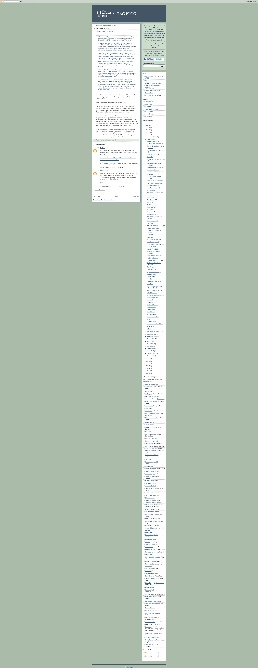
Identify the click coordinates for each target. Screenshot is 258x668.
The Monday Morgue (151, 521)
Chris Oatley (148, 571)
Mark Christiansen (150, 434)
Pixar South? (150, 234)
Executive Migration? (153, 242)
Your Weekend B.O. (152, 190)
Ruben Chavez (149, 425)
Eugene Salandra (150, 608)
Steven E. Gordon (150, 471)
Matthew (102, 148)
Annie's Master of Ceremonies (155, 244)
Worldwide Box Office (153, 317)
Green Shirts (150, 197)
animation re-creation (151, 596)
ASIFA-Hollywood (150, 88)
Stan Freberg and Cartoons (154, 183)
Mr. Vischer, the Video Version (155, 295)
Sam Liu (147, 542)
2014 (147, 132)
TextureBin (148, 583)
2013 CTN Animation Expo (154, 290)
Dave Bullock (160, 399)
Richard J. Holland (150, 486)
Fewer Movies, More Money (155, 255)
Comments (149, 656)
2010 (147, 363)
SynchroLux (148, 518)
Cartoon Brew (149, 93)
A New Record (151, 223)
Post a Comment (100, 190)
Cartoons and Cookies (151, 488)
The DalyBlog (149, 446)
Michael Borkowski (154, 396)
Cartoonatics (148, 601)
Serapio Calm (149, 406)
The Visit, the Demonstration (155, 181)
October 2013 (151, 334)
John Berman (149, 391)
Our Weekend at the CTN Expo (156, 225)
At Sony (149, 329)
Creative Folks (151, 309)
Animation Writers (150, 549)
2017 (147, 125)
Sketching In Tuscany (151, 633)
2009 (147, 366)
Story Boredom (149, 617)
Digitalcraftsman (159, 583)
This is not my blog (150, 552)
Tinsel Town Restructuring (154, 212)
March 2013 (150, 351)
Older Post (136, 196)
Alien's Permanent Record (152, 640)
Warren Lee (148, 532)
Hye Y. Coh (154, 441)
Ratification (150, 302)
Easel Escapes (149, 576)
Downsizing (150, 202)
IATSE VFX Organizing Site (153, 83)
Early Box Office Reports (154, 154)
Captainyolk (148, 394)
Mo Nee (149, 319)
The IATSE (148, 80)
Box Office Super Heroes (154, 281)
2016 (147, 127)
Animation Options (150, 468)
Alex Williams (149, 637)
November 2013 (151, 139)
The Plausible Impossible (152, 557)
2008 (147, 368)
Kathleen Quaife (149, 590)
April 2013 (150, 348)
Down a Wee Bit (151, 314)
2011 (147, 361)
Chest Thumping (151, 312)
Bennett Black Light (151, 387)
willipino (147, 480)
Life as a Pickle (149, 594)
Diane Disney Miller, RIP (154, 214)
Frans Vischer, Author (153, 297)
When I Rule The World (152, 401)
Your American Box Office (154, 239)
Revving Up (150, 300)
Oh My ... (149, 204)
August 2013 (150, 339)
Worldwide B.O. (151, 276)
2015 (147, 130)
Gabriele (147, 573)
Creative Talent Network (152, 578)
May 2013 (150, 346)
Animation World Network (152, 85)
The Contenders (151, 307)
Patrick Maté (148, 554)
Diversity (149, 279)
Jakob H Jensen (149, 498)
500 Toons (148, 568)
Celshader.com (149, 476)
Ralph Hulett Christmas (152, 109)
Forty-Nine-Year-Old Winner (155, 167)
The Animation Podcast (152, 514)
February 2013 (151, 353)
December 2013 (151, 137)
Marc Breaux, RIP (152, 200)
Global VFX (150, 157)
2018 (147, 122)
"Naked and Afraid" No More (155, 193)
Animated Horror (151, 321)
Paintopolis (148, 627)
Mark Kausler (149, 511)
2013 (147, 134)
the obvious (110, 31)
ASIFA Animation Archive (152, 90)
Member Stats (149, 106)
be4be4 (147, 509)
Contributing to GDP (152, 221)
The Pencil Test (149, 613)
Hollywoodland (149, 547)
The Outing (150, 174)
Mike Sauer (153, 35)
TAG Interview (149, 111)
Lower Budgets (151, 326)
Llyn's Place (148, 495)
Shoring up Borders (152, 258)
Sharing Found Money (153, 228)
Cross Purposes (151, 269)
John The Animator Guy (152, 418)
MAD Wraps (150, 267)
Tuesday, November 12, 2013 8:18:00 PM (112, 186)
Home (116, 196)
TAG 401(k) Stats (152, 293)
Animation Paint (156, 448)
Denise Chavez (149, 422)
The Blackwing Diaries (151, 535)
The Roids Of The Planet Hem (154, 413)
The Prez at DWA (152, 207)
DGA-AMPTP (150, 195)
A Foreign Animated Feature (155, 143)
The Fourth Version (152, 305)
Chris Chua (154, 438)
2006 (147, 373)
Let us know (146, 379)
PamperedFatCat (150, 622)
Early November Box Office (155, 324)
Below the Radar (151, 246)
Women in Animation (153, 141)
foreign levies (149, 114)
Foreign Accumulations (153, 185)
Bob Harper (148, 483)
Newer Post (96, 196)
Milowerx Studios (150, 561)
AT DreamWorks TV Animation (155, 260)
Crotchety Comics (150, 644)
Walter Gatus (149, 466)
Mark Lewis (148, 539)
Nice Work (150, 209)
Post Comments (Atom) (108, 200)
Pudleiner (151, 587)
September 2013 (152, 336)
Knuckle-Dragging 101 (151, 462)
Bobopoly (147, 544)
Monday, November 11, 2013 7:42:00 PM (111, 167)
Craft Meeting (149, 101)
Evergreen (150, 237)
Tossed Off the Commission (155, 331)
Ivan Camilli (148, 408)
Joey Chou (148, 431)
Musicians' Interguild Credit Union (154, 95)
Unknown (103, 171)
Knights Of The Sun (151, 427)
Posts (148, 653)
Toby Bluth (150, 284)
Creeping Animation (104, 28)
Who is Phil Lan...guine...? (152, 528)
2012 (147, 358)
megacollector (149, 116)
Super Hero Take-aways (154, 272)
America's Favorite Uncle (152, 603)
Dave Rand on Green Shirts (155, 188)
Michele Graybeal (150, 474)
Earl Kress (156, 525)
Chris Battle (148, 384)
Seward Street (149, 493)
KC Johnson (157, 33)
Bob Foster (148, 459)
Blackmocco (148, 411)
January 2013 (151, 356)
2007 (147, 370)
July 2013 (150, 341)
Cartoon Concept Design (152, 455)
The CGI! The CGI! (152, 249)
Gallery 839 (148, 104)
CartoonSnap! (149, 443)
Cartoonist (157, 624)
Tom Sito (147, 610)
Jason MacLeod (149, 31)
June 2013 (150, 344)
